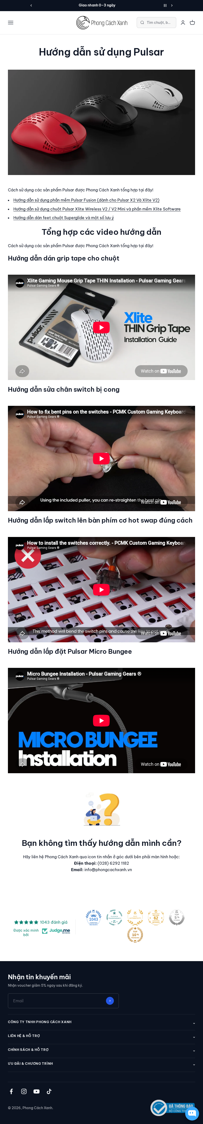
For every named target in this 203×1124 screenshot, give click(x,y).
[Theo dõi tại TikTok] (49, 1091)
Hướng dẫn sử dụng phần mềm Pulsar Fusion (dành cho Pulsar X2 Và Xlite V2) (86, 200)
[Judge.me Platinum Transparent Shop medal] (114, 917)
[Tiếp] (172, 5)
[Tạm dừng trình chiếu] (165, 5)
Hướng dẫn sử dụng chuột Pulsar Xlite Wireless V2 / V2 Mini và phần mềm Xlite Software (97, 209)
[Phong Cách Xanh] (101, 23)
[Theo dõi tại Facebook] (11, 1091)
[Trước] (31, 5)
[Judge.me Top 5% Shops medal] (177, 917)
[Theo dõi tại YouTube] (36, 1091)
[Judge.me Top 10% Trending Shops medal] (135, 935)
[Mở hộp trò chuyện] (192, 1114)
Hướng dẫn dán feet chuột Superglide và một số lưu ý (63, 217)
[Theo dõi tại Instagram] (24, 1091)
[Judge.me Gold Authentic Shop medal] (135, 917)
